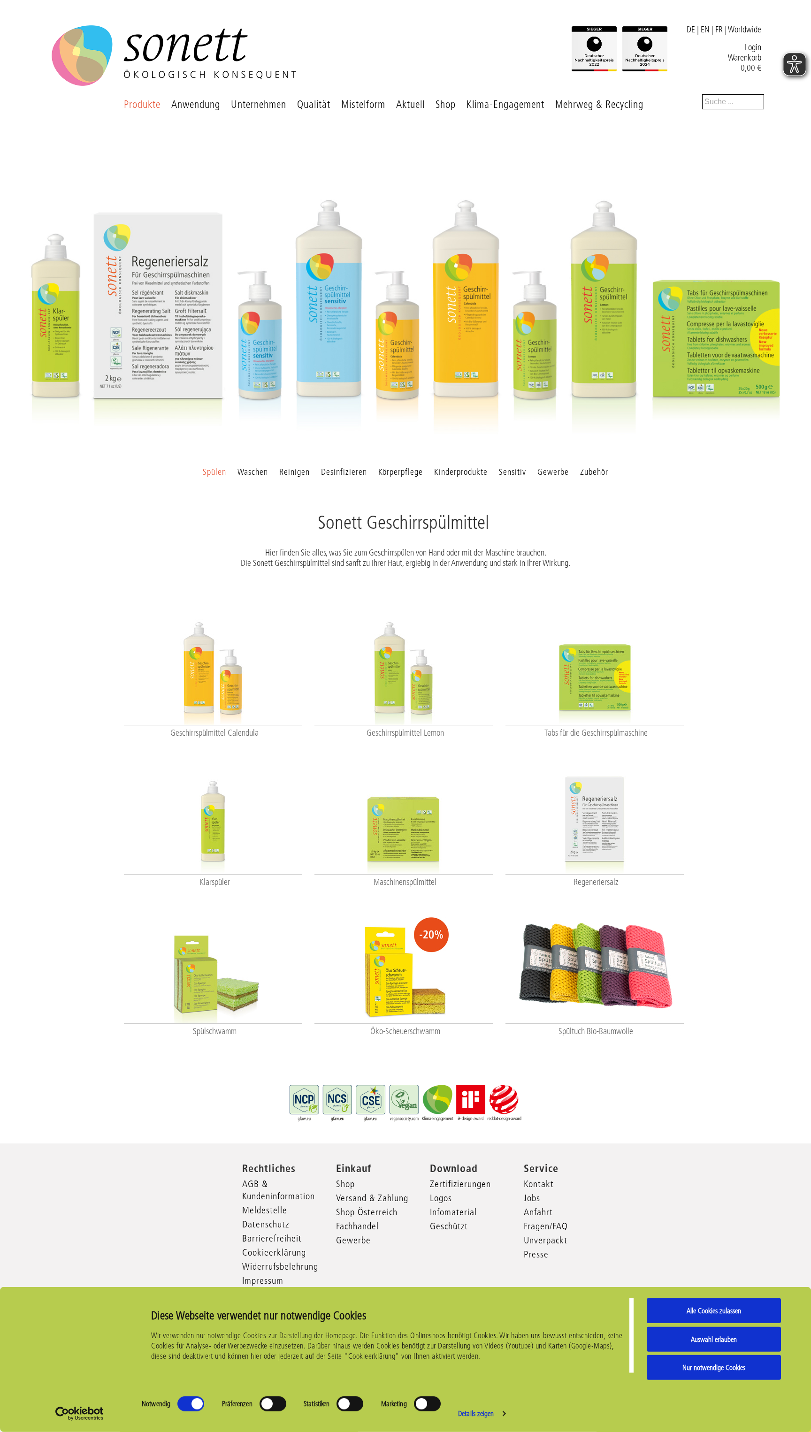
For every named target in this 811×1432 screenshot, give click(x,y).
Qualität (313, 104)
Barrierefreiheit (272, 1238)
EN (705, 29)
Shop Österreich (367, 1212)
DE (691, 29)
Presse (536, 1254)
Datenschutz (265, 1224)
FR (719, 29)
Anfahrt (538, 1212)
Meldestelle (264, 1210)
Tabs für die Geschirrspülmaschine (596, 733)
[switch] (273, 1403)
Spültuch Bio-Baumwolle (596, 1031)
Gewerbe (553, 472)
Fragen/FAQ (546, 1226)
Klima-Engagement (505, 104)
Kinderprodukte (461, 472)
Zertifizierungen (460, 1183)
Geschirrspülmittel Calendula (214, 733)
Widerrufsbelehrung (280, 1266)
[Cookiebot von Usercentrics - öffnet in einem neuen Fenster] (79, 1414)
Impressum (262, 1280)
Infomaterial (453, 1212)
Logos (441, 1197)
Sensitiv (512, 472)
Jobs (532, 1197)
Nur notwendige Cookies (713, 1367)
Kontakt (539, 1183)
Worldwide (744, 29)
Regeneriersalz (596, 882)
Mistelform (363, 104)
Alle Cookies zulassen (714, 1310)
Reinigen (294, 472)
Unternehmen (258, 104)
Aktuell (410, 104)
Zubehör (594, 472)
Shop (446, 104)
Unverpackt (545, 1240)
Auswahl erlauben (714, 1338)
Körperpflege (400, 472)
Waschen (252, 472)
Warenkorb (744, 58)
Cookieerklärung (274, 1252)
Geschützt (449, 1226)
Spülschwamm (215, 1031)
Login (753, 47)
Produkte (142, 104)
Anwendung (195, 104)
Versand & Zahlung (372, 1197)
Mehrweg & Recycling (599, 104)
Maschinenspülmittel (405, 882)
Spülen (214, 472)
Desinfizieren (344, 472)
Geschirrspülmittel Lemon (405, 733)
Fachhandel (357, 1226)
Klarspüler (214, 882)
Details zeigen (476, 1413)
